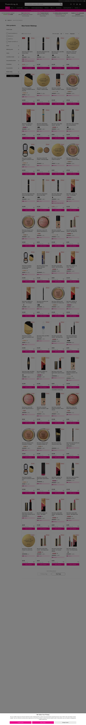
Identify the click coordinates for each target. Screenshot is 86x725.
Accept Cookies (20, 722)
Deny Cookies (43, 722)
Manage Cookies (65, 722)
